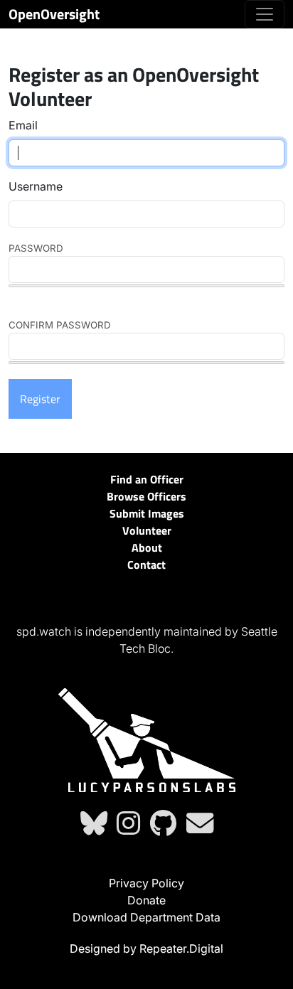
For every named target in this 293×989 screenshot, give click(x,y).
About (147, 547)
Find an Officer (146, 479)
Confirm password (60, 325)
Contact (146, 564)
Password (36, 248)
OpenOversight (54, 14)
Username (36, 186)
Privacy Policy (146, 883)
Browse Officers (146, 496)
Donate (146, 900)
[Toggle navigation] (264, 14)
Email (23, 125)
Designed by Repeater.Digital (146, 948)
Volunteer (146, 530)
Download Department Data (146, 917)
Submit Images (147, 513)
